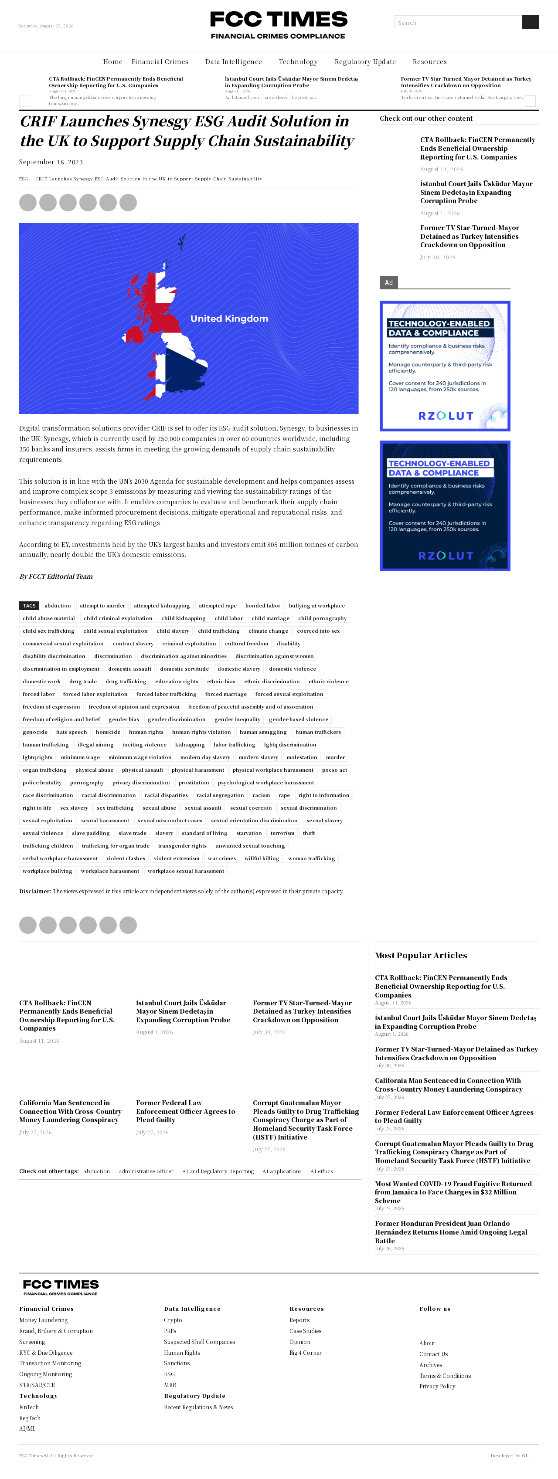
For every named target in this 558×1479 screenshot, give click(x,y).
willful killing (262, 858)
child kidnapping (183, 617)
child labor (228, 617)
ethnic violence (329, 681)
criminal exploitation (189, 643)
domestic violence (292, 668)
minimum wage (80, 756)
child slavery (173, 630)
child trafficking (219, 630)
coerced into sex (318, 630)
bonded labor (262, 605)
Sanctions (177, 1363)
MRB (170, 1384)
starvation (249, 832)
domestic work (42, 681)
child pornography (322, 617)
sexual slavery (324, 820)
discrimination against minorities (184, 655)
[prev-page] (24, 101)
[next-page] (530, 101)
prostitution (194, 782)
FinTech (29, 1407)
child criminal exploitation (118, 617)
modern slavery (258, 756)
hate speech (71, 731)
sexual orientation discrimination (254, 820)
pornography (87, 782)
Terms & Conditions (445, 1375)
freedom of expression (51, 706)
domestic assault (129, 668)
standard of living (205, 832)
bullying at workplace (317, 605)
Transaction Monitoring (50, 1363)
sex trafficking (115, 807)
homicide (108, 731)
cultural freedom (246, 643)
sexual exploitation (47, 820)
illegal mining (96, 744)
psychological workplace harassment (266, 782)
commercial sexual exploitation (63, 643)
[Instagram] (436, 1323)
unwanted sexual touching (250, 845)
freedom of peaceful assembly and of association (250, 706)
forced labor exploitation (95, 693)
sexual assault (203, 807)
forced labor (38, 693)
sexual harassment (105, 820)
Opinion (299, 1341)
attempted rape (218, 605)
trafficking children (48, 845)
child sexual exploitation (115, 630)
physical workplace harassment (273, 769)
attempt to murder (102, 605)
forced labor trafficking (166, 693)
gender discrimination (177, 719)
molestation (302, 756)
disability (288, 643)
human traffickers (318, 731)
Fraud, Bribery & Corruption (56, 1330)
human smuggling (263, 731)
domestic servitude (184, 668)
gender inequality (237, 719)
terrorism (282, 832)
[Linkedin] (48, 202)
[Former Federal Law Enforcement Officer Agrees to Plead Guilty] (190, 1072)
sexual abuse (159, 807)
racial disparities (166, 794)
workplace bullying (47, 870)
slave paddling (91, 832)
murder (335, 756)
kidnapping (190, 744)
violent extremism (176, 858)
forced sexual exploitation (289, 693)
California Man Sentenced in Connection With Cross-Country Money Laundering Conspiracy (70, 1111)
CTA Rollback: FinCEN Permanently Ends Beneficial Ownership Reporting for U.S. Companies (116, 81)
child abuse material (49, 617)
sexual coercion (251, 807)
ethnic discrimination (272, 681)
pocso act (334, 769)
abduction (57, 605)
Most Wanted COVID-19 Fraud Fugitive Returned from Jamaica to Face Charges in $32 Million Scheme (453, 1192)
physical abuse (94, 769)
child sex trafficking (49, 630)
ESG (23, 178)
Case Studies (305, 1330)
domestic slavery (239, 668)
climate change (268, 630)
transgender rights (182, 845)
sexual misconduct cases (170, 820)
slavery (164, 832)
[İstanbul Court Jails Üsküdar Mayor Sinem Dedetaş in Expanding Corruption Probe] (208, 88)
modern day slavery (205, 756)
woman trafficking (311, 858)
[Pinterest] (108, 202)
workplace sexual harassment (186, 870)
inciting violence (144, 744)
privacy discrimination (141, 782)
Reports (299, 1319)
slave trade (132, 832)
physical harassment (198, 769)
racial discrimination (109, 794)
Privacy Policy (437, 1386)
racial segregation (220, 794)
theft (309, 832)
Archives (430, 1364)
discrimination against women (274, 655)
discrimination (113, 655)
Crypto (173, 1319)
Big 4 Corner (305, 1352)
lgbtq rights (37, 756)
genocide (35, 731)
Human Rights (182, 1352)
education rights (176, 681)
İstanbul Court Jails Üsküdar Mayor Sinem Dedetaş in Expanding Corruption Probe (291, 81)
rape (284, 794)
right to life (37, 807)
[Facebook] (88, 202)
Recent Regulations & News (198, 1407)
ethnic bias (221, 681)
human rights (146, 731)
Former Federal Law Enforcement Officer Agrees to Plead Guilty (185, 1111)
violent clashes (125, 858)
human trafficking (46, 744)
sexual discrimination (309, 807)
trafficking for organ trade (116, 845)
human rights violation (201, 731)
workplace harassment (110, 870)
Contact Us (433, 1353)
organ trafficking (45, 769)
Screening (32, 1341)
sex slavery (74, 807)
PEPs (170, 1330)
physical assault (142, 769)
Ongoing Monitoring (45, 1373)
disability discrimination (54, 655)
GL (525, 1455)
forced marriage (226, 693)
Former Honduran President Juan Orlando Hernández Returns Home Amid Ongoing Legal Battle (451, 1232)
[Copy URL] (128, 202)
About (427, 1343)
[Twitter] (68, 202)
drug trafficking (125, 681)
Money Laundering (43, 1319)
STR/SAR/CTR (37, 1384)
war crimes (222, 858)
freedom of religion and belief (61, 719)
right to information (324, 794)
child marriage (270, 617)
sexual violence (43, 832)
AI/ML (27, 1428)
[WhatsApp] (28, 202)
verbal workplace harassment (60, 858)
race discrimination (48, 794)
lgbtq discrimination (290, 744)
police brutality (42, 782)
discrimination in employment (61, 668)
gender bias (124, 719)
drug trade (83, 681)
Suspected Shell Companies (199, 1341)
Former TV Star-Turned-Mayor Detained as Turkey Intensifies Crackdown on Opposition (466, 81)
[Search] (530, 22)
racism (261, 794)
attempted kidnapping (162, 605)
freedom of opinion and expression (134, 706)
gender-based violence (298, 719)
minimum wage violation (140, 756)
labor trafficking (234, 744)
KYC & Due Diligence (45, 1352)
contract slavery (132, 643)
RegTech (30, 1417)
